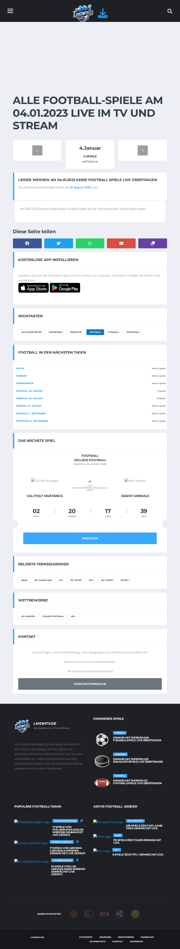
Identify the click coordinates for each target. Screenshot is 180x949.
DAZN (24, 580)
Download (147, 937)
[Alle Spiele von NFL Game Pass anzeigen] (108, 821)
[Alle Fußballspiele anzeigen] (102, 740)
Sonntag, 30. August (29, 398)
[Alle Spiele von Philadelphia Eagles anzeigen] (32, 821)
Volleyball (133, 332)
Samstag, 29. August (29, 391)
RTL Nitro (76, 580)
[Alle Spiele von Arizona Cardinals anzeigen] (31, 842)
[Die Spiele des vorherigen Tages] (37, 150)
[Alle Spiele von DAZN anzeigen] (102, 836)
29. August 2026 (79, 187)
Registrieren (126, 937)
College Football (53, 616)
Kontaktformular (90, 684)
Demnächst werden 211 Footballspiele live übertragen (137, 782)
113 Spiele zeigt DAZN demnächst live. (137, 841)
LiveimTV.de (37, 937)
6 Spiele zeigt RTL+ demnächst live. (138, 854)
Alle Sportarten (31, 332)
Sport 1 (125, 580)
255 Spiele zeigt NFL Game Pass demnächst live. (144, 827)
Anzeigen (90, 538)
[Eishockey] (89, 914)
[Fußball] (119, 914)
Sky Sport (107, 580)
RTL (61, 580)
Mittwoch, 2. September (32, 421)
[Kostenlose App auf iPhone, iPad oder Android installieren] (103, 16)
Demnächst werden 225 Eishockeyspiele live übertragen (138, 760)
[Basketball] (73, 914)
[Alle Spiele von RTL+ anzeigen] (101, 850)
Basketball (56, 332)
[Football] (104, 914)
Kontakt (117, 941)
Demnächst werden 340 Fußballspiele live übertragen (137, 739)
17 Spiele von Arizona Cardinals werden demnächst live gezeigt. (68, 850)
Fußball (113, 332)
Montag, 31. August (28, 405)
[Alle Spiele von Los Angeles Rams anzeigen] (31, 861)
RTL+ (91, 580)
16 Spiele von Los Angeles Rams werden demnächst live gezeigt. (68, 870)
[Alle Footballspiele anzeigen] (102, 783)
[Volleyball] (135, 914)
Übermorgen (24, 383)
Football (95, 332)
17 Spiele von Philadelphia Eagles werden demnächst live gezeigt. (67, 830)
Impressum (136, 941)
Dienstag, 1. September (31, 413)
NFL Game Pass (43, 580)
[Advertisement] (90, 54)
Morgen (21, 375)
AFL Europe (28, 616)
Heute (20, 368)
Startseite (85, 937)
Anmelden (105, 937)
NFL (73, 616)
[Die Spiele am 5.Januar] (143, 150)
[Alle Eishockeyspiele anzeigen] (102, 761)
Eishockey (76, 332)
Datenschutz (97, 941)
